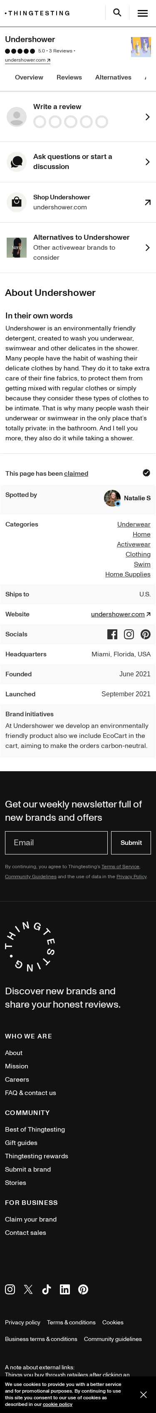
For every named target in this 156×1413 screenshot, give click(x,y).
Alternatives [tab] (113, 77)
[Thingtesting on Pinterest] (83, 1290)
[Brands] (39, 13)
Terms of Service (120, 866)
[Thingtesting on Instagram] (10, 1290)
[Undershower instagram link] (129, 634)
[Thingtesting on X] (28, 1290)
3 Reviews (60, 51)
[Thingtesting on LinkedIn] (65, 1290)
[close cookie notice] (143, 1394)
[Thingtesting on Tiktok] (47, 1290)
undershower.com (25, 60)
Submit (131, 842)
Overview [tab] (29, 77)
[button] (127, 498)
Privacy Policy (131, 876)
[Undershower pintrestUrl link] (146, 634)
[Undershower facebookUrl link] (112, 634)
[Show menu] (142, 13)
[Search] (117, 12)
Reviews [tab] (69, 77)
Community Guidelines (31, 876)
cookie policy (57, 1404)
